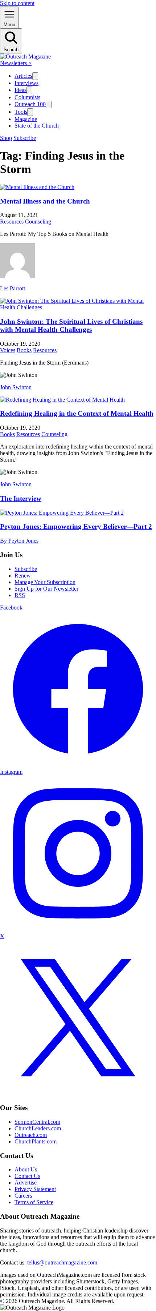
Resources (12, 221)
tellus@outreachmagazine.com (62, 1262)
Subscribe (24, 138)
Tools (21, 112)
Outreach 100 (30, 104)
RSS (20, 595)
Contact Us (27, 1176)
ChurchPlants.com (36, 1141)
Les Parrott (12, 288)
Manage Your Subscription (45, 582)
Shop (6, 138)
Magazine (26, 119)
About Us (26, 1169)
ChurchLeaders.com (38, 1128)
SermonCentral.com (37, 1122)
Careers (23, 1196)
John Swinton (16, 387)
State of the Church (37, 125)
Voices (7, 350)
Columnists (27, 97)
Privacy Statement (35, 1189)
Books (24, 350)
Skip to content (17, 3)
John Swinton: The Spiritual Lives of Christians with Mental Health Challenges (71, 325)
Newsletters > (16, 63)
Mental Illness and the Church (45, 201)
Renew (23, 575)
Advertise (26, 1182)
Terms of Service (34, 1202)
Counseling (38, 221)
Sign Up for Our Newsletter (46, 589)
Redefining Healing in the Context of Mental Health (76, 413)
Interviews (26, 83)
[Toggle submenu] (35, 76)
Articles (23, 76)
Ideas (20, 90)
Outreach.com (31, 1135)
